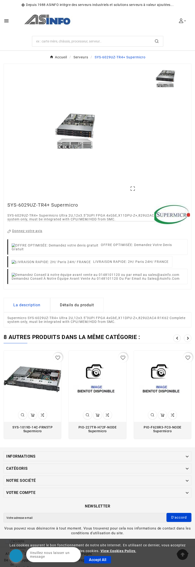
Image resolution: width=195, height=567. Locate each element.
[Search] (156, 41)
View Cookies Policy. (118, 551)
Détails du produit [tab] (77, 305)
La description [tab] (26, 305)
